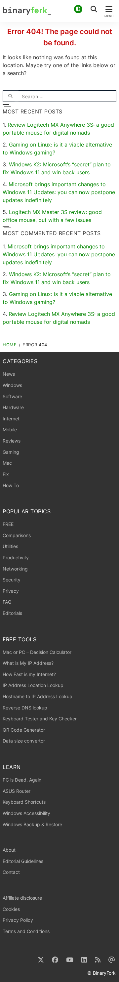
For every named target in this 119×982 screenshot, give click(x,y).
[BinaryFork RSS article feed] (97, 960)
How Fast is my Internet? (29, 674)
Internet (11, 418)
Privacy (11, 591)
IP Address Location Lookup (33, 685)
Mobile (10, 429)
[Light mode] (78, 9)
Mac (7, 463)
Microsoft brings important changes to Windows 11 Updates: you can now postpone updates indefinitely (59, 192)
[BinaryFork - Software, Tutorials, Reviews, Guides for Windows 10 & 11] (59, 11)
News (9, 374)
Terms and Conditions (26, 931)
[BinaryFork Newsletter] (111, 960)
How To (11, 485)
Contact (11, 872)
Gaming (11, 452)
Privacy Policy (18, 920)
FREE (8, 524)
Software (12, 396)
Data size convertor (24, 741)
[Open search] (93, 9)
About (9, 850)
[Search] (11, 96)
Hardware (13, 407)
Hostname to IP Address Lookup (37, 696)
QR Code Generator (24, 730)
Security (11, 579)
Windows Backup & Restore (32, 824)
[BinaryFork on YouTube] (69, 960)
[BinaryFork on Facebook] (55, 960)
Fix (6, 474)
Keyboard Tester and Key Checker (40, 718)
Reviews (11, 441)
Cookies (11, 909)
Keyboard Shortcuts (24, 802)
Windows (12, 385)
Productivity (16, 557)
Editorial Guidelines (23, 861)
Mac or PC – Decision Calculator (37, 652)
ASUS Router (16, 791)
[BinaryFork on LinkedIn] (84, 960)
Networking (15, 569)
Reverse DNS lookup (25, 707)
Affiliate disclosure (22, 898)
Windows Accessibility (26, 813)
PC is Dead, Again (22, 780)
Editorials (12, 613)
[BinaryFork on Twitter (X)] (41, 960)
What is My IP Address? (28, 663)
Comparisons (17, 535)
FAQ (7, 602)
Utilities (10, 546)
